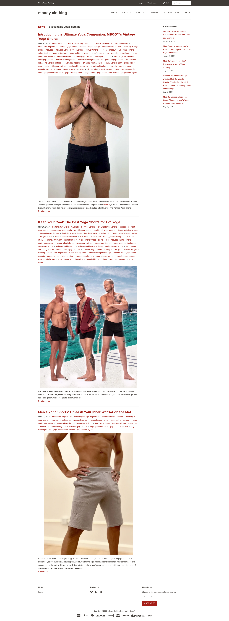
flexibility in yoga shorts (72, 233)
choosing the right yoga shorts (86, 417)
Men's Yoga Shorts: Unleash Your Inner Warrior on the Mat (84, 412)
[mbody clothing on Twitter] (91, 593)
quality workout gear (113, 63)
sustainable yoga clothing (56, 66)
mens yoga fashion (103, 56)
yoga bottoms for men (53, 73)
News (41, 26)
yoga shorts (90, 73)
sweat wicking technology (121, 66)
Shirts (140, 13)
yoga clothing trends (73, 73)
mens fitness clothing (100, 53)
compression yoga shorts (61, 230)
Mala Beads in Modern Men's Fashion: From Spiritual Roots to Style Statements (176, 49)
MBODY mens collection (96, 50)
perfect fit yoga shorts (114, 60)
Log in (141, 3)
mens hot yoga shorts (120, 53)
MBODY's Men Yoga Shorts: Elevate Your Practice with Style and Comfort (176, 35)
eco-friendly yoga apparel (104, 230)
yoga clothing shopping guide (70, 259)
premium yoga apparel (92, 63)
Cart (167, 3)
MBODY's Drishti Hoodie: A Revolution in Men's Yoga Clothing (174, 64)
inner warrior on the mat (60, 420)
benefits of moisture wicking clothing (67, 43)
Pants (155, 13)
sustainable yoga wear (78, 66)
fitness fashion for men (111, 47)
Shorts (126, 13)
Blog (188, 13)
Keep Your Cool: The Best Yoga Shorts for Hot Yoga (79, 222)
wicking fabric (92, 69)
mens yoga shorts (45, 60)
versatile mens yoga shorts (49, 69)
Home (114, 13)
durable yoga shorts (68, 47)
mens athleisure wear (99, 420)
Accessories (172, 13)
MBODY (106, 205)
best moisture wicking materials (98, 43)
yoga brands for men (46, 259)
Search (41, 592)
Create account (153, 3)
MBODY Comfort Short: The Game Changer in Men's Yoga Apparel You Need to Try (176, 100)
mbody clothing (52, 13)
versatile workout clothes (73, 69)
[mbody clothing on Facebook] (96, 593)
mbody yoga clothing (118, 50)
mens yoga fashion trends (124, 56)
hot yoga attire (62, 50)
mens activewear (60, 53)
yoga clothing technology (96, 259)
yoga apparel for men (105, 256)
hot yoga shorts (76, 50)
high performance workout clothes (122, 233)
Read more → (44, 211)
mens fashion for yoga (79, 53)
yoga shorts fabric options (108, 73)
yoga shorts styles (129, 73)
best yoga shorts (121, 43)
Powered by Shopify (127, 611)
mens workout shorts (64, 56)
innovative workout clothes (66, 237)
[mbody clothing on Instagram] (100, 593)
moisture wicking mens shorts (90, 60)
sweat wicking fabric (99, 66)
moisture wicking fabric (65, 60)
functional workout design (95, 233)
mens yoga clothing (84, 56)
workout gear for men (110, 69)
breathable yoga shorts (47, 47)
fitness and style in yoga (89, 47)
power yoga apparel (71, 63)
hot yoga (49, 50)
